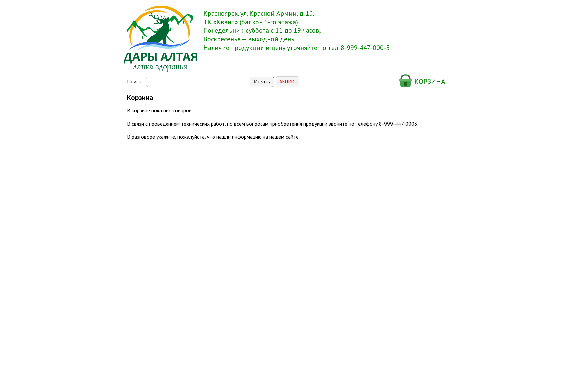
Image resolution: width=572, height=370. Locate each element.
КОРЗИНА (428, 81)
